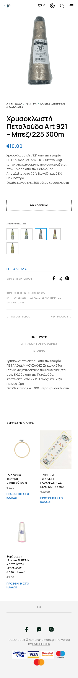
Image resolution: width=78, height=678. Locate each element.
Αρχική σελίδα (14, 103)
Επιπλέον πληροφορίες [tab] (39, 344)
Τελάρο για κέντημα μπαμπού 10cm (16, 479)
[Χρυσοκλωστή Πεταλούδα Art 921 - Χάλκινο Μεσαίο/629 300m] (55, 234)
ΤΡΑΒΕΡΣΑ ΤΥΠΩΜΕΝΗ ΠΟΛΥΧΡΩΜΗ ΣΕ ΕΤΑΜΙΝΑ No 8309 (52, 481)
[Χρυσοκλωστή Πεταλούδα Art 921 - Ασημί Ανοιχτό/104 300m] (12, 234)
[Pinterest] (68, 279)
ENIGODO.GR (41, 644)
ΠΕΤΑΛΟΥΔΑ (16, 269)
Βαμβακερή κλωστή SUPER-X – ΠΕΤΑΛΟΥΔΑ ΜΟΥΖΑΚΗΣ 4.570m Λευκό (17, 564)
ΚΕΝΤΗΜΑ (31, 103)
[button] (41, 5)
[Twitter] (62, 279)
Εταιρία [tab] (39, 351)
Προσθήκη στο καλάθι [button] (17, 495)
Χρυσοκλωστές (14, 106)
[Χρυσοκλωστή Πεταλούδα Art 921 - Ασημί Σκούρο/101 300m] (26, 234)
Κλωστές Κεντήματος (52, 103)
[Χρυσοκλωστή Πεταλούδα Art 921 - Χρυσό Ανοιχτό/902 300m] (12, 248)
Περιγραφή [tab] (39, 336)
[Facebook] (55, 279)
